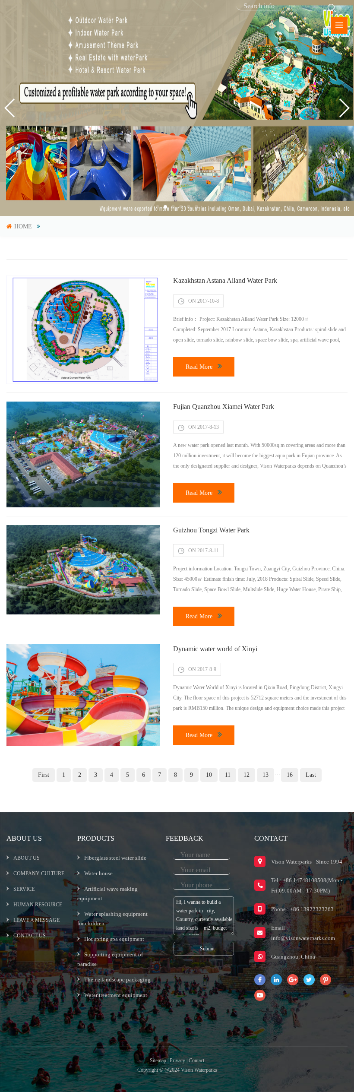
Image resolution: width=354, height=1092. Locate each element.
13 (265, 775)
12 (246, 775)
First (43, 775)
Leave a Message (36, 920)
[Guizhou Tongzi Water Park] (83, 570)
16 (290, 775)
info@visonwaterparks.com (303, 938)
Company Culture (38, 873)
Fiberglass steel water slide (115, 858)
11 (228, 775)
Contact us (29, 936)
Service (24, 889)
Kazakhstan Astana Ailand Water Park (225, 280)
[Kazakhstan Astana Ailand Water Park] (83, 329)
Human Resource (37, 905)
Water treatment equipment (115, 995)
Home (23, 226)
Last (311, 775)
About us (26, 858)
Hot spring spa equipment (114, 939)
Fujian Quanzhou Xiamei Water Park (223, 406)
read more (199, 367)
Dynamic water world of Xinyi (215, 648)
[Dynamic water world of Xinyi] (83, 695)
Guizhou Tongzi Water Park (211, 530)
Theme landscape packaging (117, 979)
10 (209, 775)
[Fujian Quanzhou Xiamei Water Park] (83, 454)
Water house (98, 873)
